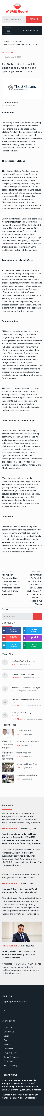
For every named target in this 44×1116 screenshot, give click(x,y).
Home (7, 41)
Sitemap (7, 1044)
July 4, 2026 (27, 883)
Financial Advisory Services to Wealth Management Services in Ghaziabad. (20, 890)
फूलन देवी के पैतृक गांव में (23, 753)
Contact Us (9, 1032)
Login (6, 1036)
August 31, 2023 (27, 745)
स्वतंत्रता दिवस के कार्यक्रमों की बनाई (27, 775)
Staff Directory (10, 1065)
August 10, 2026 (29, 828)
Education (17, 41)
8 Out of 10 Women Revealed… (23, 674)
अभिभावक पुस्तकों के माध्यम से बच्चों (26, 764)
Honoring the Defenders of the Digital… (27, 688)
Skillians (5, 331)
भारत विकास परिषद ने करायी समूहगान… (23, 661)
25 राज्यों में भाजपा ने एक (23, 730)
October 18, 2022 (27, 734)
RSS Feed (8, 1061)
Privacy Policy (10, 1053)
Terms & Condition (12, 1057)
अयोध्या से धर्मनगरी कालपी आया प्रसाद (27, 742)
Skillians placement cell (12, 433)
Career (7, 1040)
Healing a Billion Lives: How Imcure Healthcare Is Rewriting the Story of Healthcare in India (19, 954)
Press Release (17, 705)
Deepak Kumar (10, 102)
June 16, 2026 (27, 946)
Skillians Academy (10, 526)
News (14, 664)
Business (15, 677)
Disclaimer (8, 1048)
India (14, 691)
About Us (8, 1027)
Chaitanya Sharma (10, 177)
